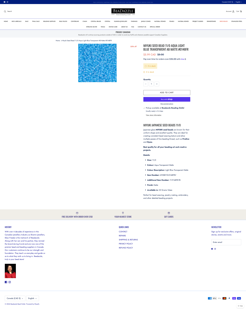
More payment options (166, 104)
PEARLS (171, 21)
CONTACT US (142, 27)
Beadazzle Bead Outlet (18, 304)
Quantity (147, 79)
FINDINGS (134, 21)
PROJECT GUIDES (197, 21)
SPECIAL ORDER (155, 27)
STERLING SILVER (91, 27)
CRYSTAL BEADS (96, 21)
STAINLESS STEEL (236, 21)
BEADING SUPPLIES (49, 21)
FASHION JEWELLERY (120, 21)
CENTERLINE (75, 21)
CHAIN (85, 21)
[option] (97, 63)
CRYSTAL (107, 21)
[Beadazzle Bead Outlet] (123, 11)
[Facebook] (4, 2)
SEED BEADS (224, 21)
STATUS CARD (113, 27)
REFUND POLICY (126, 247)
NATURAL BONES (183, 21)
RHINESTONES (211, 21)
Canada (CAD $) (227, 2)
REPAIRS (122, 235)
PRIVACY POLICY (126, 243)
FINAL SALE (35, 21)
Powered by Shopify (32, 304)
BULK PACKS (63, 21)
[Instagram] (7, 2)
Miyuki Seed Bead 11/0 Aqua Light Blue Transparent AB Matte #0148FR (87, 40)
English (238, 2)
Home (58, 40)
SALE (26, 21)
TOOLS (103, 27)
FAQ (132, 27)
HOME (6, 21)
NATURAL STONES (160, 21)
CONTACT (123, 231)
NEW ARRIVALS (16, 21)
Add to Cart (167, 92)
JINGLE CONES (145, 21)
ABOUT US (124, 27)
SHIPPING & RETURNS (128, 239)
